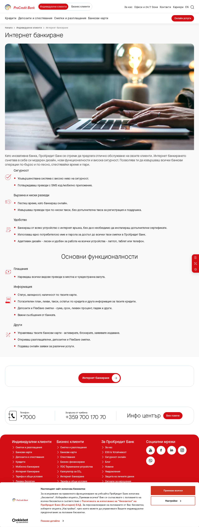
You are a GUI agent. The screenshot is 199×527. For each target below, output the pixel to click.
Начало (9, 28)
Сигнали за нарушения (118, 481)
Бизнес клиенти (80, 6)
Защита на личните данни (119, 476)
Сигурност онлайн (115, 457)
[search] (192, 7)
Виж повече (173, 415)
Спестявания (67, 457)
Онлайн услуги (182, 18)
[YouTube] (150, 450)
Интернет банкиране (57, 27)
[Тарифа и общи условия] (195, 257)
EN (187, 7)
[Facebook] (161, 450)
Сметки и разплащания (29, 447)
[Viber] (150, 460)
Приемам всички (173, 490)
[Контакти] (195, 269)
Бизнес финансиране (72, 462)
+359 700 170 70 (85, 417)
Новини (109, 466)
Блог (108, 462)
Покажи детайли (50, 521)
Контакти (165, 7)
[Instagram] (182, 450)
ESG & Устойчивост (116, 452)
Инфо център (144, 416)
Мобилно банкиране (27, 466)
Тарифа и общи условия (29, 476)
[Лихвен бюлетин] (195, 263)
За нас (128, 7)
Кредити (20, 462)
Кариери (178, 7)
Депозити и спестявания (30, 457)
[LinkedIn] (171, 450)
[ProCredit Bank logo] (20, 7)
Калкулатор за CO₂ (70, 471)
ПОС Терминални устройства (76, 466)
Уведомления (112, 471)
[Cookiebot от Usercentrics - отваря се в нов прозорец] (20, 521)
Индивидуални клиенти (53, 6)
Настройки (171, 500)
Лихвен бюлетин (25, 481)
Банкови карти (24, 452)
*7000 (27, 417)
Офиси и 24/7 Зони (146, 7)
